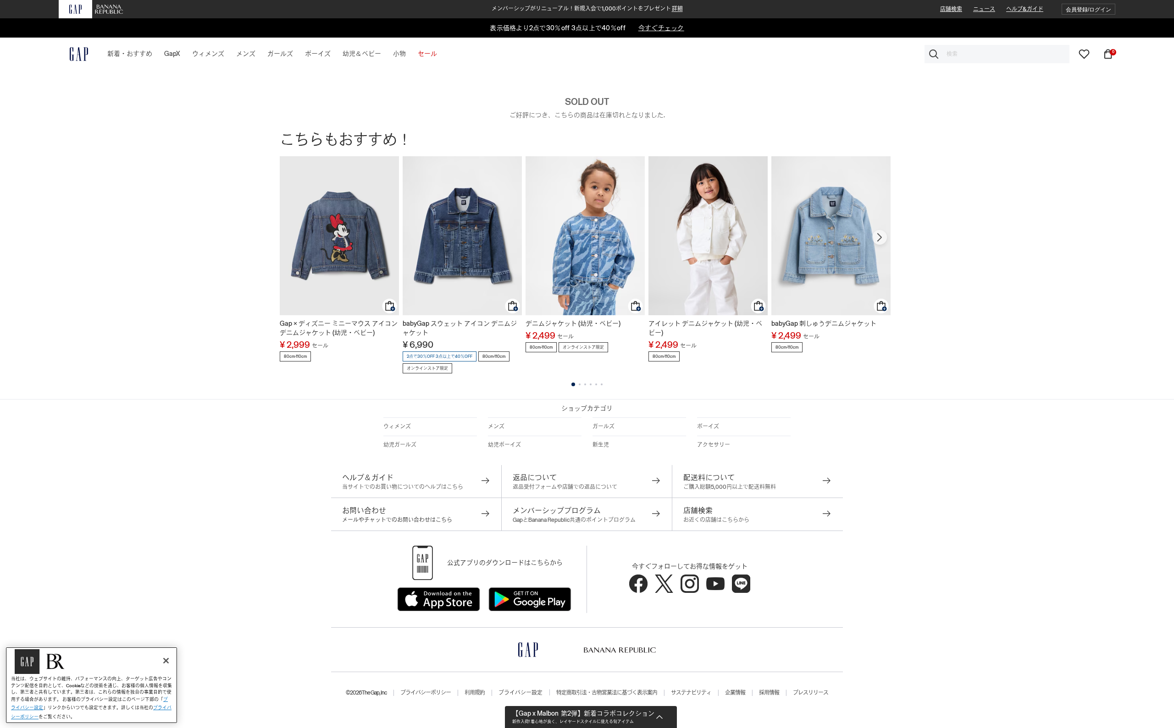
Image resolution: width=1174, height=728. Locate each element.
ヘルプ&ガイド (1024, 9)
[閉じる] (166, 661)
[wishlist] (1084, 53)
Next (879, 237)
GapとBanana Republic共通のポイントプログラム (574, 520)
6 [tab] (602, 384)
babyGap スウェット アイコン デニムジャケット (460, 328)
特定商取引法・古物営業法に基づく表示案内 (606, 693)
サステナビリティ (691, 693)
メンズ (496, 426)
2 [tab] (580, 384)
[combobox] (997, 54)
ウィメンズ (397, 426)
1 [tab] (573, 384)
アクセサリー (713, 445)
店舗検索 (951, 9)
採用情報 (769, 693)
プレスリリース (810, 693)
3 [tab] (585, 384)
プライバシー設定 (520, 693)
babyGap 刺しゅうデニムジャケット (823, 323)
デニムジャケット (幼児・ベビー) (573, 323)
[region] (91, 685)
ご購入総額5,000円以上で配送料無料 (729, 487)
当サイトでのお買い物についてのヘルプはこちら (402, 487)
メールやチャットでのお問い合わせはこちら (397, 520)
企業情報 (735, 693)
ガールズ (604, 426)
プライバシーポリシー (425, 693)
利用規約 (475, 693)
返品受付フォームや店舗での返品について (565, 487)
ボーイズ (708, 426)
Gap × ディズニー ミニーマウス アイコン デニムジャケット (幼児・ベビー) (339, 328)
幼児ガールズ (399, 445)
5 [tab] (596, 384)
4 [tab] (591, 384)
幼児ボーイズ (504, 445)
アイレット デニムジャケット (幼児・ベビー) (705, 328)
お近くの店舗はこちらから (716, 520)
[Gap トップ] (73, 54)
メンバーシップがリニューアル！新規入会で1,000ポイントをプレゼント (587, 8)
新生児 (601, 445)
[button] (1088, 9)
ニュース (984, 9)
